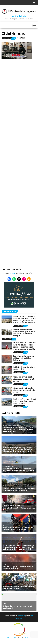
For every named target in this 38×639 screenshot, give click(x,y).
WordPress (21, 616)
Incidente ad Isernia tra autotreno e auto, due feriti (24, 368)
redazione (22, 38)
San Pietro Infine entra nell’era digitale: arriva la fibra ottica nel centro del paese (24, 401)
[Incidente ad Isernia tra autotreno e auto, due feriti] (7, 370)
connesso (13, 273)
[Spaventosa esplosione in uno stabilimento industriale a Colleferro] (7, 359)
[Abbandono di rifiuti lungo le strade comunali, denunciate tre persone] (7, 380)
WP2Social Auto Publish (12, 638)
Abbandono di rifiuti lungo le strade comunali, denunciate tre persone (24, 379)
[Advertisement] (19, 79)
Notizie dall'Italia (19, 16)
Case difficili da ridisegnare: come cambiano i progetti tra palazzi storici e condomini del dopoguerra (24, 333)
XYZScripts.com (27, 638)
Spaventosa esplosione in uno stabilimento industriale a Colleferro (23, 358)
